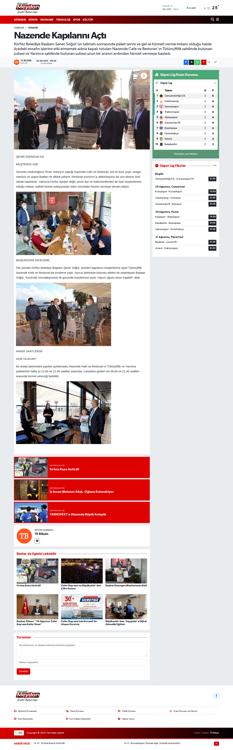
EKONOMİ (46, 19)
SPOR (76, 19)
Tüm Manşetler (25, 719)
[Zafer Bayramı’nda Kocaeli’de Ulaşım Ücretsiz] (82, 606)
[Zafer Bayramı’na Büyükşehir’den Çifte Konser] (82, 571)
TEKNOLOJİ (63, 19)
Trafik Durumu (129, 711)
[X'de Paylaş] (191, 62)
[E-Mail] (37, 541)
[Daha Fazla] (203, 62)
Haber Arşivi (128, 719)
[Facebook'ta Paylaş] (186, 62)
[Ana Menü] (217, 19)
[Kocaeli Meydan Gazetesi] (28, 8)
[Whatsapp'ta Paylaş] (197, 62)
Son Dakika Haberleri (80, 719)
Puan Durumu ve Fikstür (185, 711)
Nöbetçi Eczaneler (27, 711)
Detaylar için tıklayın (186, 154)
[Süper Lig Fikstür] (214, 165)
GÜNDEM (20, 19)
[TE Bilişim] (24, 536)
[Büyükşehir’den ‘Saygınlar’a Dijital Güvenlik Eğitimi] (126, 606)
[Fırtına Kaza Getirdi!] (37, 571)
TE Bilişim (41, 534)
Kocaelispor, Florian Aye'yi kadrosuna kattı (155, 743)
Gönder (23, 671)
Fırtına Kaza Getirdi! (29, 585)
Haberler (19, 28)
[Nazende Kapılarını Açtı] (82, 109)
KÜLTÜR (88, 19)
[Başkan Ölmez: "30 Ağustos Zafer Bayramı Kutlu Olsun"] (37, 606)
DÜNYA (33, 19)
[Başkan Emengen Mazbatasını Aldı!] (126, 571)
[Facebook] (216, 695)
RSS (20, 733)
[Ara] (213, 19)
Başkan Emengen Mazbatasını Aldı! (126, 585)
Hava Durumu (77, 711)
